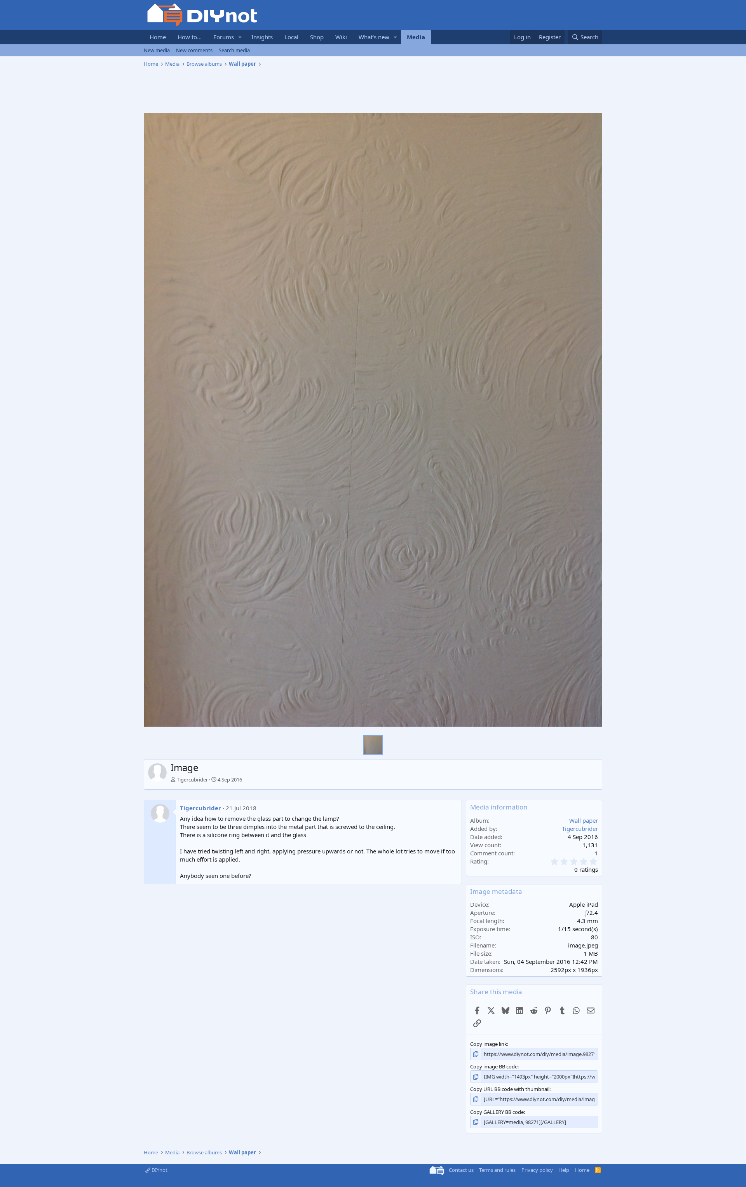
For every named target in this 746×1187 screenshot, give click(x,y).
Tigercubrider (192, 779)
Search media (234, 50)
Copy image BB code (494, 1066)
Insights (262, 37)
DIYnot (158, 1169)
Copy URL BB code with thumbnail (509, 1089)
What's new (374, 37)
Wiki (341, 37)
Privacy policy (537, 1169)
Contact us (461, 1169)
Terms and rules (497, 1169)
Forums (223, 37)
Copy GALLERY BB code (497, 1111)
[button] (240, 37)
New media (157, 50)
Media (416, 37)
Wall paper (583, 820)
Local (291, 37)
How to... (190, 37)
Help (563, 1169)
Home (158, 37)
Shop (317, 37)
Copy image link (488, 1043)
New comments (194, 50)
